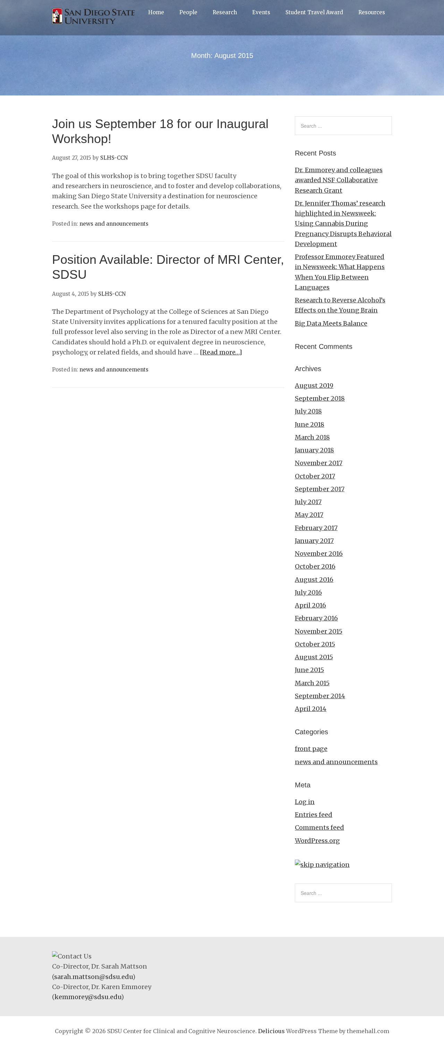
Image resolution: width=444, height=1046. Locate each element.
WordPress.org (317, 841)
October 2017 (315, 476)
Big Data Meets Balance (331, 323)
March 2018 (312, 437)
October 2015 (315, 644)
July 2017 (308, 502)
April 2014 (310, 709)
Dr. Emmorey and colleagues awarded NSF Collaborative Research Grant (339, 180)
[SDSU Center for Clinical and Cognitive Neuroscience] (95, 24)
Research (225, 12)
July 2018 (308, 411)
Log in (305, 802)
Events (261, 12)
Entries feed (313, 815)
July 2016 (308, 592)
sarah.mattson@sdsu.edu (93, 977)
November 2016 (319, 554)
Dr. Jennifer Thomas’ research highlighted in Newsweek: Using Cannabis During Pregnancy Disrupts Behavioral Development (343, 223)
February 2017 (316, 528)
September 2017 (319, 489)
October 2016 (315, 566)
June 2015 (309, 670)
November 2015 (318, 631)
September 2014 (320, 696)
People (188, 12)
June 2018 (309, 424)
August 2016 (314, 580)
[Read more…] (221, 352)
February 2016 (316, 618)
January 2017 (314, 541)
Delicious (271, 1031)
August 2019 (314, 386)
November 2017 (318, 463)
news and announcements (113, 223)
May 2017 (309, 515)
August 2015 (314, 657)
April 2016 (310, 605)
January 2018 (314, 450)
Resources (371, 12)
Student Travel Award (314, 12)
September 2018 (320, 398)
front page (311, 749)
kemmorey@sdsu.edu (87, 997)
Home (156, 12)
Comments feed (319, 827)
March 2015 (312, 683)
